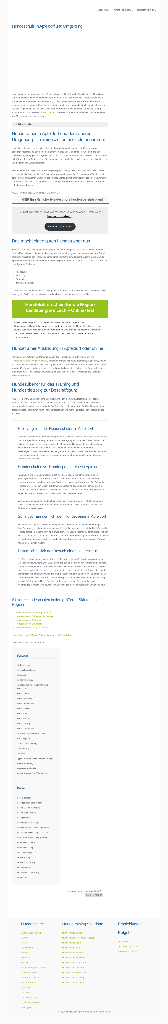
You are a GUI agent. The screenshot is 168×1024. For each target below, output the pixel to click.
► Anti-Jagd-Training (26, 813)
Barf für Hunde (23, 665)
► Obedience (23, 867)
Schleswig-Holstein (30, 1002)
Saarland (25, 987)
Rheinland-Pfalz (28, 982)
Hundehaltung (23, 708)
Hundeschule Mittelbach (74, 962)
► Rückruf (22, 877)
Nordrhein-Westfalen (31, 977)
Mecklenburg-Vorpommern (34, 967)
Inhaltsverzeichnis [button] (24, 124)
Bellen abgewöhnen (26, 670)
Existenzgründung (25, 680)
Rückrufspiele (23, 738)
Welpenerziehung (25, 763)
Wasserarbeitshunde (26, 768)
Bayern (24, 938)
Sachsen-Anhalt (28, 997)
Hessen (24, 962)
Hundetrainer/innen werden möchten (29, 361)
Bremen (25, 952)
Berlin (24, 943)
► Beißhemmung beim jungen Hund (33, 827)
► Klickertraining (25, 847)
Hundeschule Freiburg (73, 977)
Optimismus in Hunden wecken (31, 733)
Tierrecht (21, 753)
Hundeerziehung (24, 698)
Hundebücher (23, 693)
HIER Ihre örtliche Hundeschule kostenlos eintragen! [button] (62, 199)
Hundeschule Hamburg (73, 957)
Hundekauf (22, 713)
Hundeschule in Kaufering (28, 620)
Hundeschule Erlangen (73, 982)
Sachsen (25, 992)
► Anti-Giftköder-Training (28, 808)
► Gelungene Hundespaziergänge (32, 832)
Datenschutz (104, 1012)
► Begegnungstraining (27, 822)
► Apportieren (23, 817)
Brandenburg (27, 947)
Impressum (89, 1012)
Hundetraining (23, 723)
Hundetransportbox (25, 728)
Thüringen (26, 1007)
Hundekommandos (25, 718)
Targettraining (23, 748)
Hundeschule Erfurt (71, 947)
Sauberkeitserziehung (27, 743)
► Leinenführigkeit (25, 852)
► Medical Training (26, 862)
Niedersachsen (28, 972)
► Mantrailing (23, 857)
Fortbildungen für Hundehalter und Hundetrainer (32, 687)
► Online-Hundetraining (28, 872)
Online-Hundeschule (123, 10)
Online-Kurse (103, 10)
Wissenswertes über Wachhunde (32, 773)
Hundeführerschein (25, 703)
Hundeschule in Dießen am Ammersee (34, 616)
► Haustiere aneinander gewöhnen (33, 837)
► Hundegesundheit (26, 842)
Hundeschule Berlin (71, 943)
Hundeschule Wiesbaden (74, 972)
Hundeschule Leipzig (72, 933)
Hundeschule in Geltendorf (29, 624)
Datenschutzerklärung (59, 216)
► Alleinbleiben (24, 798)
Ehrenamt (21, 675)
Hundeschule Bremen (72, 952)
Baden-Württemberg (31, 933)
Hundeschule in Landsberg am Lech (33, 612)
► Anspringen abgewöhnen (29, 803)
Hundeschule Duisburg (73, 967)
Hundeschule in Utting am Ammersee (34, 627)
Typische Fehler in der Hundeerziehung (34, 758)
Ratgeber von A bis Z (146, 10)
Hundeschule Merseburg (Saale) (78, 938)
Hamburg (25, 957)
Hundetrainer (46, 112)
